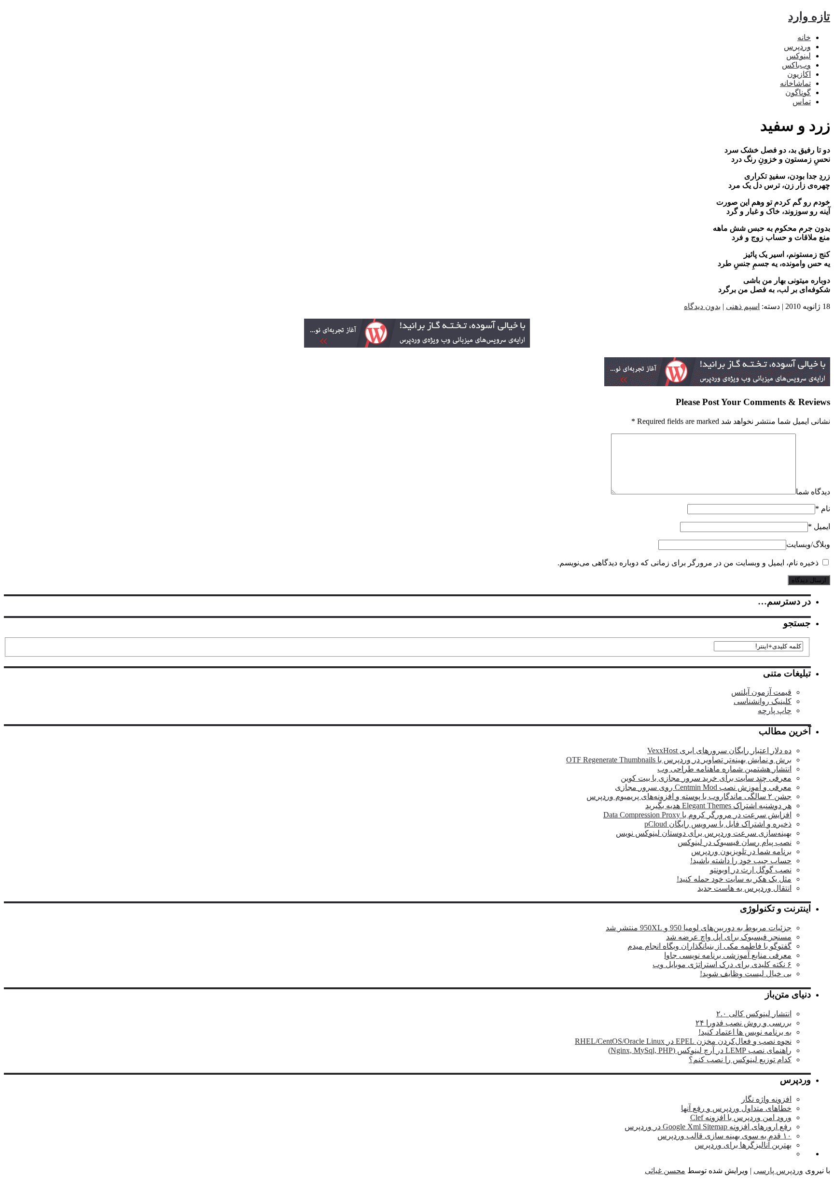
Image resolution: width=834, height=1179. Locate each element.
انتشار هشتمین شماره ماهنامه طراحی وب (724, 769)
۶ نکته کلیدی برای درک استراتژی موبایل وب (722, 964)
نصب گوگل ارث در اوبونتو (751, 870)
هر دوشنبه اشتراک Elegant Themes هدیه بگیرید (718, 805)
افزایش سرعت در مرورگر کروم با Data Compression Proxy (697, 815)
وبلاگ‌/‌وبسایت (808, 544)
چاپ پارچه (775, 710)
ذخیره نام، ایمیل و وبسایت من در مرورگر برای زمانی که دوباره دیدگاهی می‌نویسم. (688, 563)
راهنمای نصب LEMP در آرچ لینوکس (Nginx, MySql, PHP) (700, 1050)
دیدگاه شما (813, 492)
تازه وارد (809, 16)
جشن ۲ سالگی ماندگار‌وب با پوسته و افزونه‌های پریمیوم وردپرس (689, 796)
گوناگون (798, 92)
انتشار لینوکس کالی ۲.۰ (754, 1014)
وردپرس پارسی (778, 1170)
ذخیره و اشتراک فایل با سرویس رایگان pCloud (718, 824)
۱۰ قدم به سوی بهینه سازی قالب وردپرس (724, 1136)
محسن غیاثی (665, 1170)
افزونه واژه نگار (766, 1099)
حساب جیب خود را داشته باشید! (741, 860)
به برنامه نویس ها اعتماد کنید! (745, 1032)
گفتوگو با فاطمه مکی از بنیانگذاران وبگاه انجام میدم (709, 946)
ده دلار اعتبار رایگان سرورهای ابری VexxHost (719, 750)
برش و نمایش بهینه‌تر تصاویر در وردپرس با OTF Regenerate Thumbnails (679, 760)
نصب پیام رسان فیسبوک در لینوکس (735, 842)
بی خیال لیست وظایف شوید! (746, 973)
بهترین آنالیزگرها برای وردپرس (743, 1145)
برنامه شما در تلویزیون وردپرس (741, 851)
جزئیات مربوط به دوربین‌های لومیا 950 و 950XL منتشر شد (699, 928)
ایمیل (822, 526)
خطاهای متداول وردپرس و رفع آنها (736, 1108)
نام (825, 509)
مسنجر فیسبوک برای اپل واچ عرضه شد (729, 937)
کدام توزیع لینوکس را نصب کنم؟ (740, 1059)
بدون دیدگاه (702, 306)
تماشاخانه (795, 83)
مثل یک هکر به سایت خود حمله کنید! (734, 879)
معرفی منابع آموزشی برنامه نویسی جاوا (728, 955)
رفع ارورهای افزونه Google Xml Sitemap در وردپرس (708, 1127)
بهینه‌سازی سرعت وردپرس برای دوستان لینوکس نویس (704, 833)
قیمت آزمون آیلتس (761, 692)
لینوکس (798, 56)
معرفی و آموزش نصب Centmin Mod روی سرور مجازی (703, 787)
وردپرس (797, 46)
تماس (801, 102)
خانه (804, 37)
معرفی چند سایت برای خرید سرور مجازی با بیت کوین (706, 778)
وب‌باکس (796, 65)
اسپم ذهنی (743, 306)
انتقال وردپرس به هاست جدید (744, 888)
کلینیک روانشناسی (763, 701)
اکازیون (799, 74)
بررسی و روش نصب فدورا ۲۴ (743, 1023)
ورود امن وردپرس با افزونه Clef (741, 1117)
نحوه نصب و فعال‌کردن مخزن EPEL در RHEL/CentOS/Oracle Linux (683, 1041)
